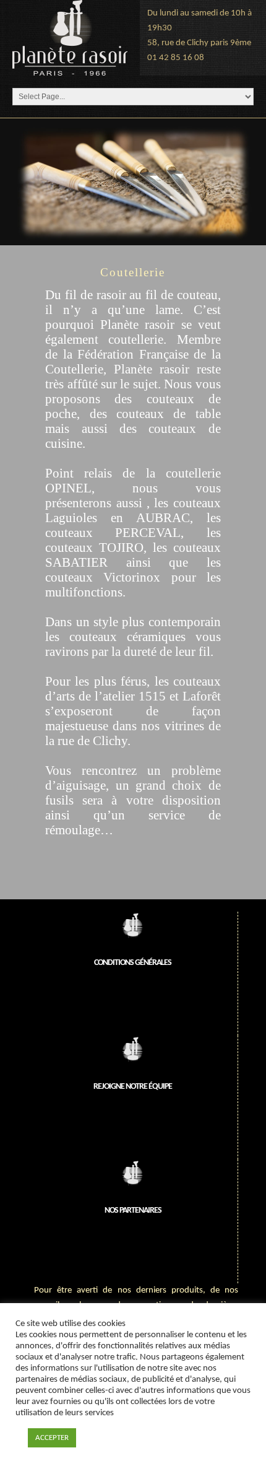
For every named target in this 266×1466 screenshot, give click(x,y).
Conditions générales (132, 962)
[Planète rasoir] (70, 38)
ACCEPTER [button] (52, 1438)
